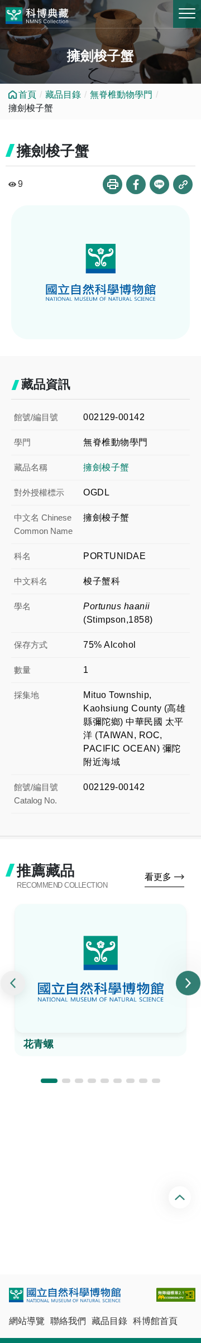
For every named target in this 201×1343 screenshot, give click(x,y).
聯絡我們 (68, 1321)
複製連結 (183, 184)
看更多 (158, 877)
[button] (49, 1081)
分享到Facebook (136, 184)
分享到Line (159, 184)
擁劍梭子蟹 (106, 467)
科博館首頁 (155, 1321)
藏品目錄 (63, 94)
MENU (187, 14)
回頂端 (181, 1197)
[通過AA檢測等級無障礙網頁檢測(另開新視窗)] (175, 1295)
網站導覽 (27, 1321)
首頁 (27, 94)
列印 (112, 184)
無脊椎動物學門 (121, 94)
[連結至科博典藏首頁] (37, 14)
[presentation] (13, 983)
